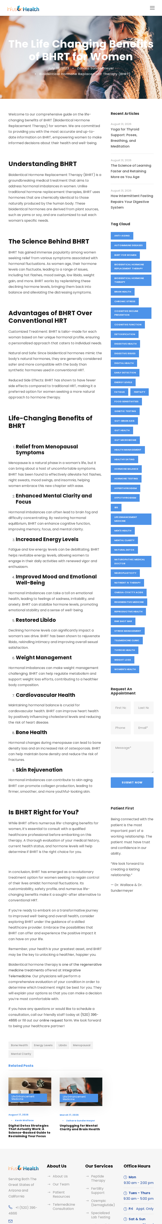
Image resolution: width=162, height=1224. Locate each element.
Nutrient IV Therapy (127, 582)
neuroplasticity (125, 573)
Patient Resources (61, 1194)
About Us (60, 1176)
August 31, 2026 (121, 124)
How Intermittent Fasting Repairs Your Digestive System (132, 201)
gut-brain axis (124, 420)
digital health (124, 363)
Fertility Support (98, 1190)
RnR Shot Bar (123, 621)
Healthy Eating (124, 459)
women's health (125, 669)
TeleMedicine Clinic (126, 640)
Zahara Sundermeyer (95, 68)
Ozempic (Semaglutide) (103, 1202)
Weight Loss (122, 659)
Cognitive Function (127, 324)
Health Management (127, 449)
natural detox (124, 549)
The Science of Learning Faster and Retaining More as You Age (131, 171)
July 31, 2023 (58, 68)
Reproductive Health (128, 611)
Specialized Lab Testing (100, 1215)
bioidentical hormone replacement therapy (129, 266)
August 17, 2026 (18, 1114)
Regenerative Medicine (129, 602)
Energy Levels (43, 1045)
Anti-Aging (122, 235)
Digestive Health (125, 343)
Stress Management (127, 631)
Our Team (61, 1184)
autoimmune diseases (128, 245)
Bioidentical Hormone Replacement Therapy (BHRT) (85, 74)
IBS (116, 507)
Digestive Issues (124, 353)
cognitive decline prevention (126, 313)
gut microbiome (125, 440)
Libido (63, 1045)
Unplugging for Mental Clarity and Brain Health (80, 1127)
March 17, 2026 (69, 1115)
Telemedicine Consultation (64, 1206)
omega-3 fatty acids (128, 592)
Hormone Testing (126, 478)
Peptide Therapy (98, 1178)
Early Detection (125, 372)
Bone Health (19, 1045)
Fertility (139, 392)
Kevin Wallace (24, 1120)
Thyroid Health (124, 650)
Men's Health (122, 530)
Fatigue (119, 392)
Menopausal (81, 1045)
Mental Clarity (21, 1054)
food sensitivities (126, 401)
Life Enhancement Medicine (23, 1098)
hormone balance (126, 469)
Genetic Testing (125, 411)
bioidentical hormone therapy (129, 280)
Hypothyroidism (125, 497)
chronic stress (124, 301)
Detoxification (124, 334)
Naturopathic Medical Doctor (129, 561)
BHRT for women (125, 255)
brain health (122, 291)
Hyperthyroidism (125, 488)
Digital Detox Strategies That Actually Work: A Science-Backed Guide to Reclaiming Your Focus (29, 1130)
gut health (122, 430)
